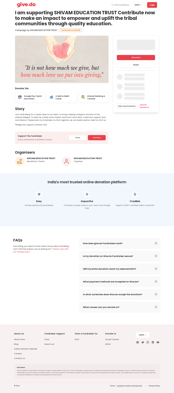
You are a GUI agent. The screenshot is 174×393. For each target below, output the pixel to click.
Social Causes (112, 339)
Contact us (19, 358)
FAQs (47, 339)
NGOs (108, 344)
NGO (77, 339)
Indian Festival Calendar (25, 349)
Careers (18, 353)
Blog (16, 344)
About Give (19, 339)
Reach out (49, 344)
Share (77, 137)
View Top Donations (127, 106)
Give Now (97, 137)
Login (152, 5)
